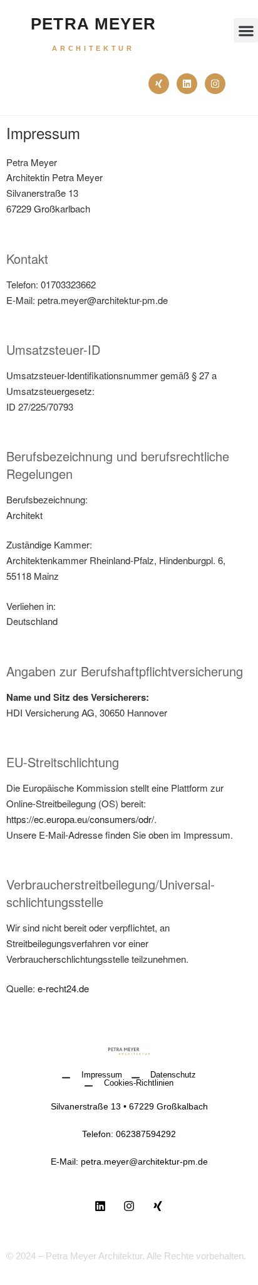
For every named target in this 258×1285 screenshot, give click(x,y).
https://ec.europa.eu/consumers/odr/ (80, 819)
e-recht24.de (63, 988)
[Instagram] (215, 83)
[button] (246, 30)
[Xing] (158, 83)
